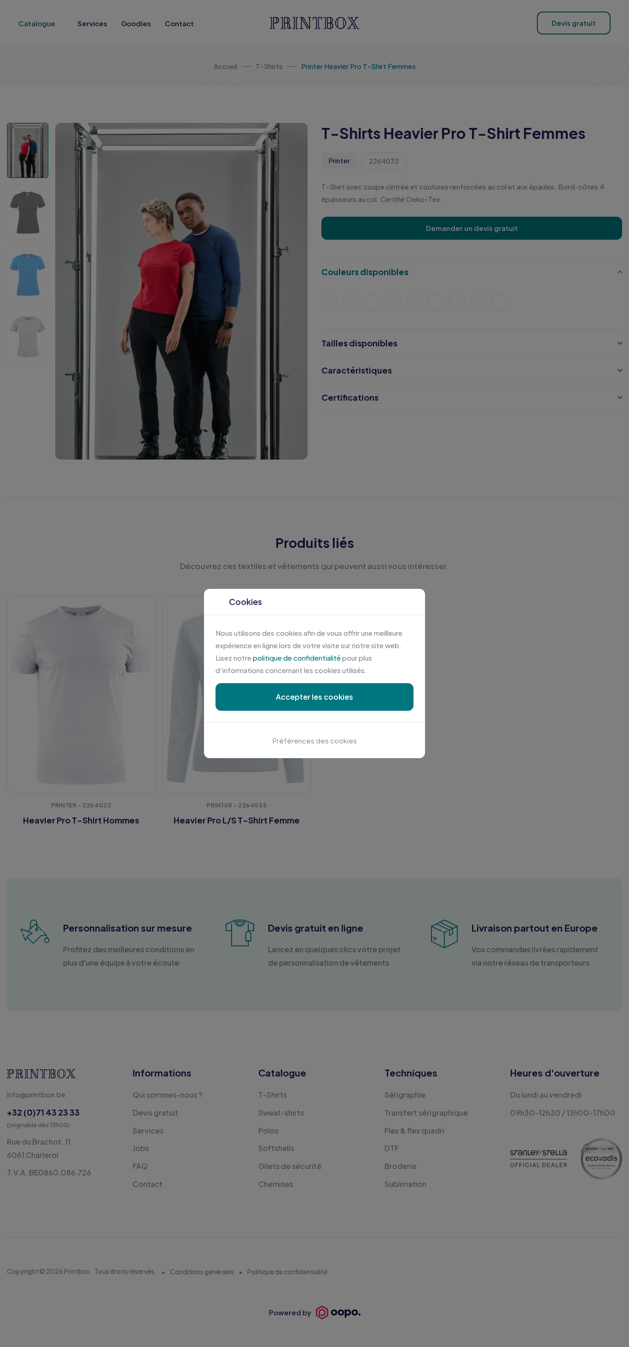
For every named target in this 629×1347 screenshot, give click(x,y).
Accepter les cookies (314, 697)
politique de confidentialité (297, 657)
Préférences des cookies (315, 740)
